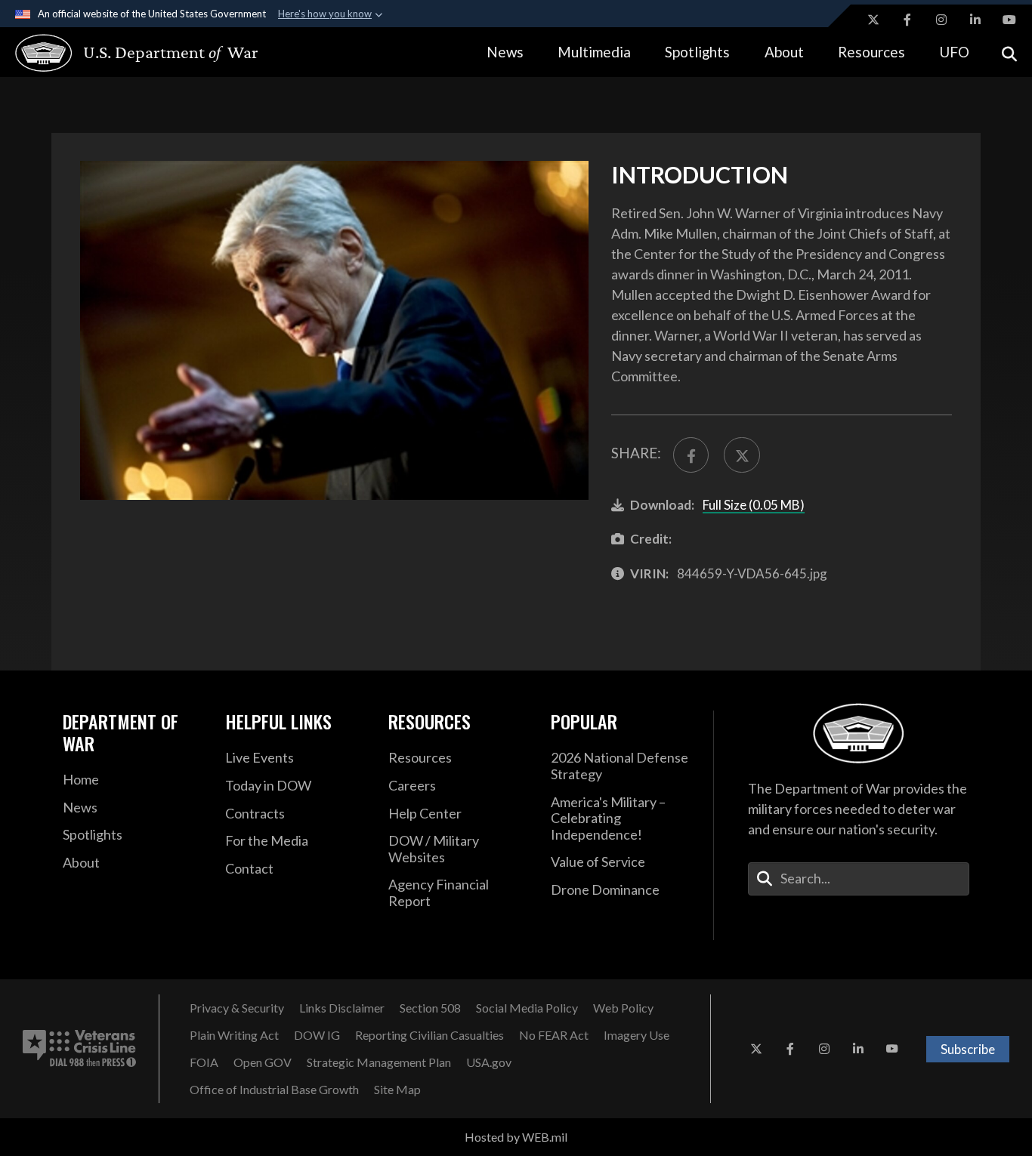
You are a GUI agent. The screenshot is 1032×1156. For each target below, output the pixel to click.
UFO (954, 51)
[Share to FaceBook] (691, 455)
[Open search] (1009, 52)
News (505, 51)
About (784, 51)
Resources (871, 51)
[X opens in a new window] (873, 19)
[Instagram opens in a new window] (941, 19)
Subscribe (968, 1049)
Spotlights (697, 51)
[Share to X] (741, 455)
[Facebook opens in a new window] (907, 19)
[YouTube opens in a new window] (1009, 19)
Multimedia (594, 51)
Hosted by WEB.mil (516, 1137)
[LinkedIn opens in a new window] (975, 19)
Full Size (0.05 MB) (754, 505)
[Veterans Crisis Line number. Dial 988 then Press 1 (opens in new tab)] (79, 1049)
